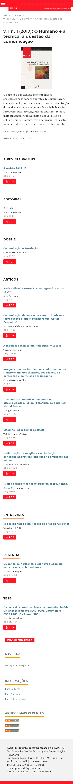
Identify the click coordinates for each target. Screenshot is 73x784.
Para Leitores (12, 688)
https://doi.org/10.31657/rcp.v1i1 (28, 131)
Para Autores (12, 693)
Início (7, 15)
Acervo (19, 15)
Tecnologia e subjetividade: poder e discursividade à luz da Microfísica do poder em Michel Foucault (35, 403)
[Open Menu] (3, 3)
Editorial (9, 208)
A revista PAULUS (14, 168)
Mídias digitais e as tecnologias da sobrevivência (35, 483)
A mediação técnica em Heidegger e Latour (32, 345)
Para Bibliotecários (16, 698)
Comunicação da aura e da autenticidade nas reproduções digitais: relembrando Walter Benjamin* (33, 319)
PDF (11, 181)
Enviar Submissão (19, 640)
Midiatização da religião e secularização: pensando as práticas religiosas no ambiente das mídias (35, 457)
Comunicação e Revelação (20, 248)
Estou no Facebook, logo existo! (24, 429)
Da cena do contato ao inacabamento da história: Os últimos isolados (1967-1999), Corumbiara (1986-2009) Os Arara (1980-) (36, 611)
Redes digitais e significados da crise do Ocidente (36, 523)
